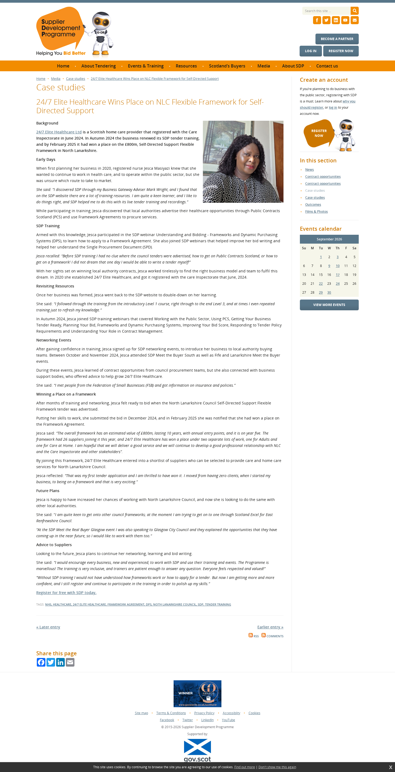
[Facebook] (317, 20)
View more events (329, 305)
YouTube (228, 720)
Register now (341, 51)
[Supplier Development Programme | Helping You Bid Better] (74, 34)
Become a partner (337, 39)
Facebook (167, 720)
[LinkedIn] (336, 20)
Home (40, 79)
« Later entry (48, 626)
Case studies (75, 79)
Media (55, 79)
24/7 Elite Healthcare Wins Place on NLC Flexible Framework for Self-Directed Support (155, 79)
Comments (274, 636)
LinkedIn (207, 720)
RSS (256, 636)
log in (333, 107)
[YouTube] (345, 20)
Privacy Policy (204, 713)
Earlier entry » (270, 626)
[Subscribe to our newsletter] (355, 20)
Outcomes (313, 204)
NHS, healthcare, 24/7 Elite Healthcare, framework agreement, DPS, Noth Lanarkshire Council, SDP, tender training (138, 604)
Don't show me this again (277, 767)
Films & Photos (316, 211)
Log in (311, 51)
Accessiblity (231, 713)
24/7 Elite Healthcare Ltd (59, 131)
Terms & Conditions (171, 713)
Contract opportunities (323, 176)
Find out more (244, 767)
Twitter (187, 720)
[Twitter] (326, 20)
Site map (141, 713)
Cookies (254, 713)
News (309, 169)
